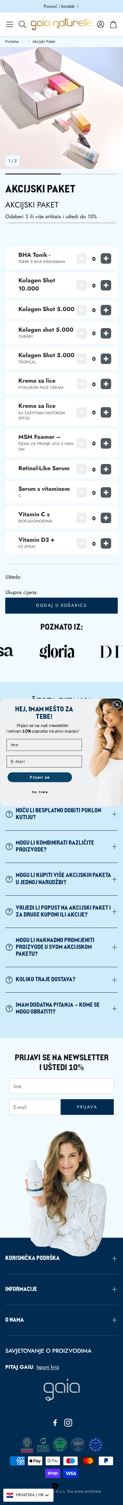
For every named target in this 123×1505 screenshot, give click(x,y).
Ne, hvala (40, 792)
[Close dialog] (117, 705)
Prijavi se (40, 777)
